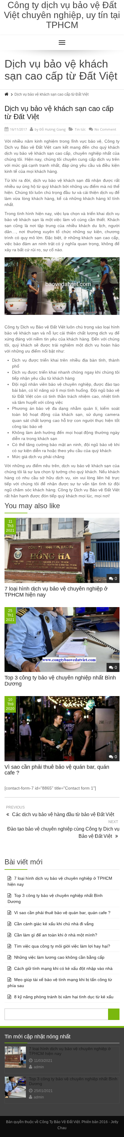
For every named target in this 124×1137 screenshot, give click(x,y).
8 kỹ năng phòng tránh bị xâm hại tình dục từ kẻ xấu (63, 996)
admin (39, 1067)
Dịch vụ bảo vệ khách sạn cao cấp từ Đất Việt (59, 112)
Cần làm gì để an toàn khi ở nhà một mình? (55, 935)
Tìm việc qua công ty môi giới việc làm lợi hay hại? (62, 946)
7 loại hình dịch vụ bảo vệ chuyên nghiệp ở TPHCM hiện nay (56, 592)
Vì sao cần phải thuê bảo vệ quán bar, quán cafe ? (57, 770)
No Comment (105, 129)
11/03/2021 (43, 1061)
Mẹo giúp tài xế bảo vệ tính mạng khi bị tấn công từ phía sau (60, 982)
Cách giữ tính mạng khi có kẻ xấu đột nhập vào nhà (63, 968)
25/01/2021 (43, 1091)
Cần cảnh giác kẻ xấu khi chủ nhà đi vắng (54, 923)
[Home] (7, 94)
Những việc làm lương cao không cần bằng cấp (59, 957)
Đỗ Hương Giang (52, 129)
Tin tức (80, 129)
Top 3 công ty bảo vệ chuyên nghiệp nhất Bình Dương (60, 681)
